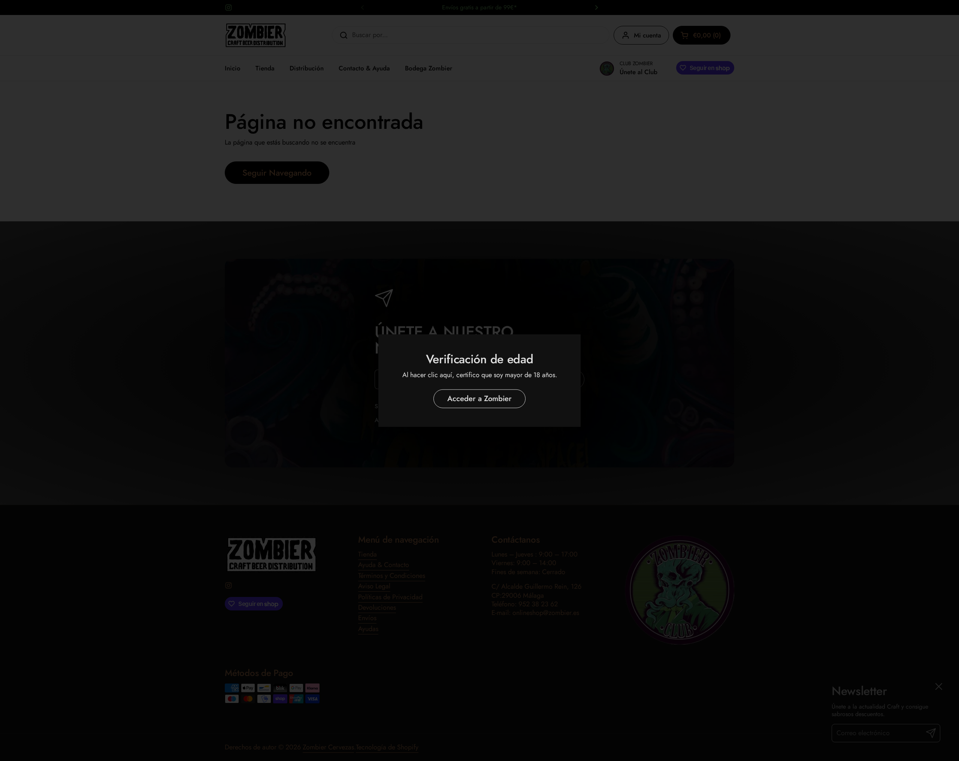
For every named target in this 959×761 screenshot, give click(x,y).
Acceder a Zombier (479, 398)
